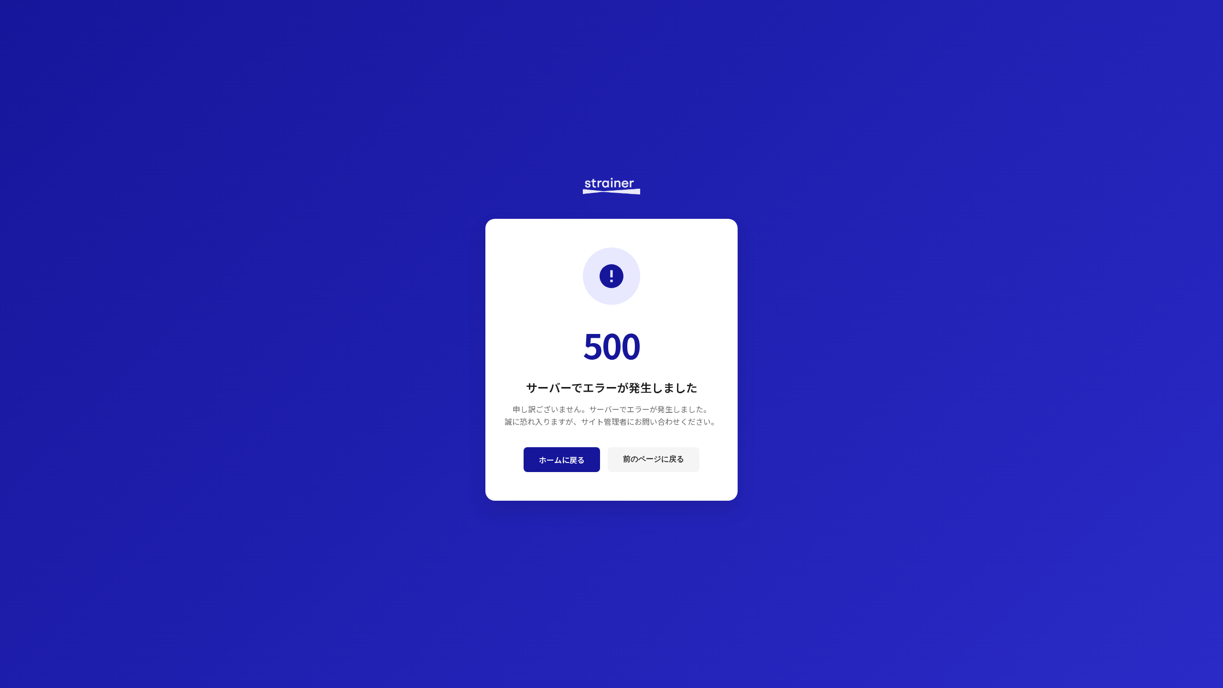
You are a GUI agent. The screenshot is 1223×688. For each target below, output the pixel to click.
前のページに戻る (653, 459)
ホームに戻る (562, 459)
